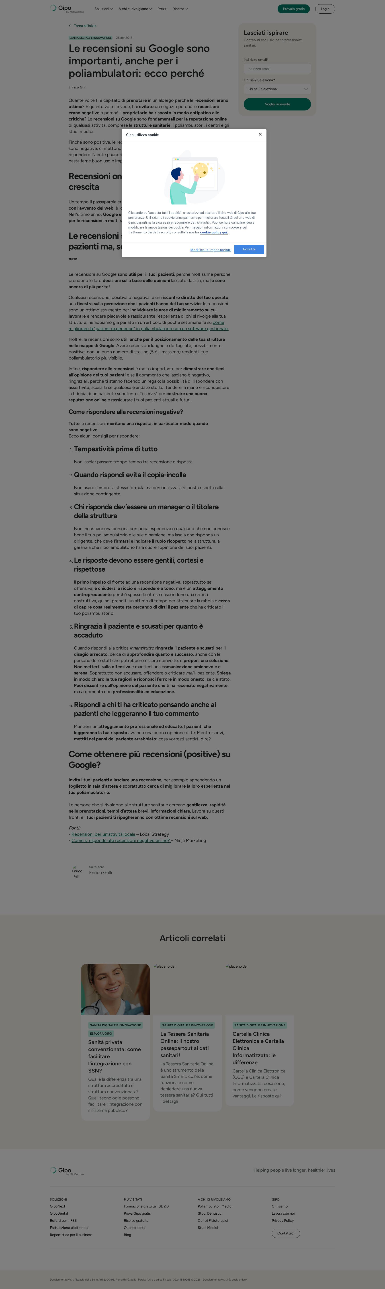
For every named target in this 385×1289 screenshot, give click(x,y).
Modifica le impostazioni (210, 250)
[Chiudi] (260, 134)
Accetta (249, 249)
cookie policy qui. (214, 232)
